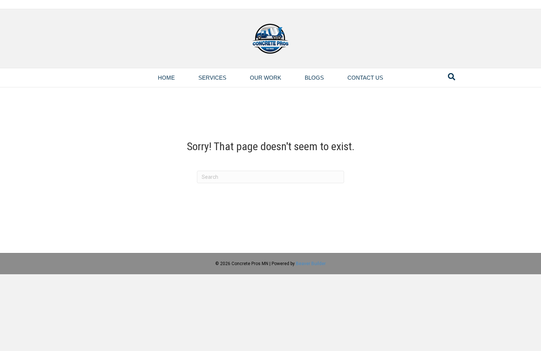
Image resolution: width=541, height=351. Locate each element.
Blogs (314, 78)
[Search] (451, 76)
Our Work (265, 78)
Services (212, 78)
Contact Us (365, 78)
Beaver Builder (311, 263)
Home (166, 78)
